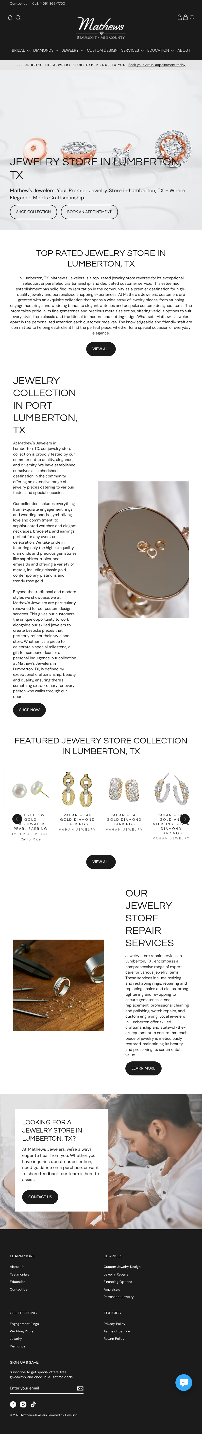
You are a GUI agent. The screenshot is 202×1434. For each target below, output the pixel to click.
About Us (17, 1267)
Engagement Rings (24, 1324)
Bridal (19, 50)
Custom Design (102, 50)
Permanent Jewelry (119, 1297)
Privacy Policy (114, 1324)
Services (130, 50)
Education (158, 50)
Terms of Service (117, 1331)
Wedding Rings (21, 1331)
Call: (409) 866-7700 (48, 3)
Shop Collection (33, 211)
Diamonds (43, 50)
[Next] (185, 819)
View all (101, 861)
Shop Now (29, 709)
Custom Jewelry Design (122, 1267)
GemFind (71, 1415)
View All (101, 348)
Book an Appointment (89, 211)
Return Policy (114, 1339)
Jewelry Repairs (116, 1274)
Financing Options (118, 1282)
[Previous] (17, 819)
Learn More (143, 1068)
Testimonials (19, 1274)
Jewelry (71, 50)
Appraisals (112, 1289)
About (183, 50)
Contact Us (18, 3)
